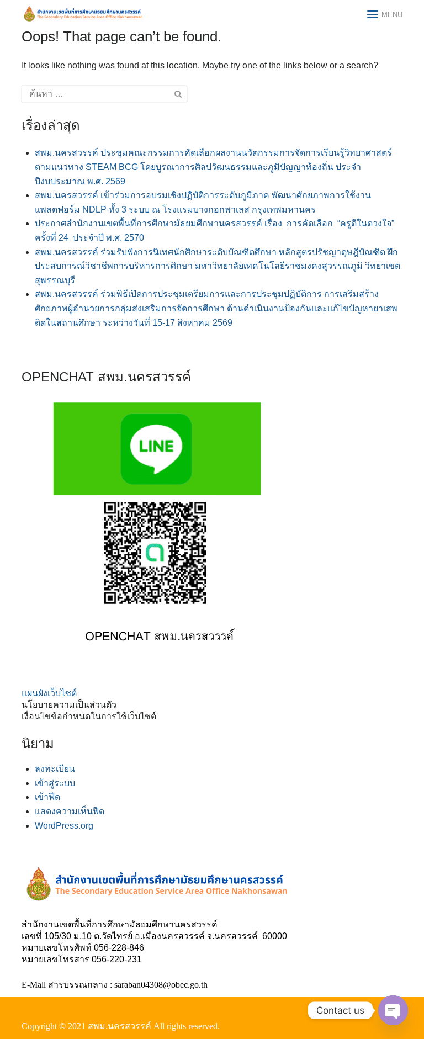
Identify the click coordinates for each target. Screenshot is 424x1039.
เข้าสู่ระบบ (55, 783)
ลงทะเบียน (55, 768)
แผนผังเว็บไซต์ (49, 693)
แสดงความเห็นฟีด (69, 811)
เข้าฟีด (47, 797)
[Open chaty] (393, 1010)
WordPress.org (64, 825)
